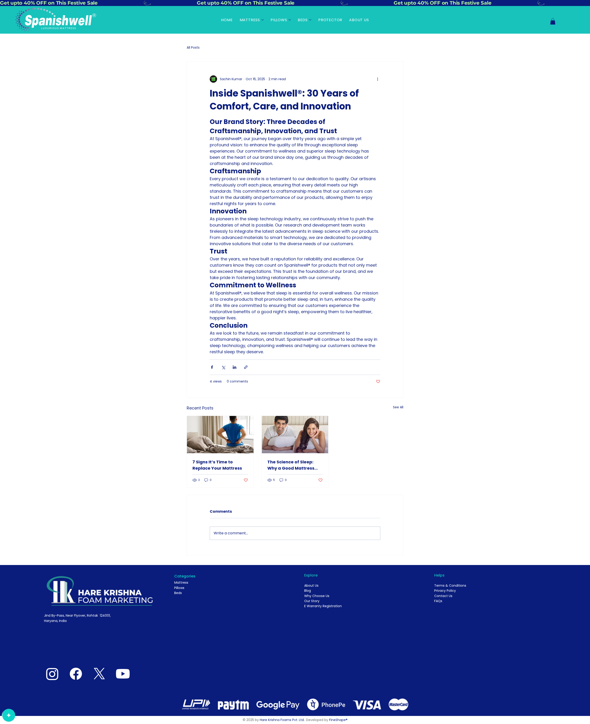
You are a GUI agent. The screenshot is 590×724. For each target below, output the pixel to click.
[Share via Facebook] (212, 367)
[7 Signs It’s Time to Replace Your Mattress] (220, 434)
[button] (552, 21)
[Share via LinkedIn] (234, 367)
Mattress (181, 582)
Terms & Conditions (450, 585)
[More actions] (377, 79)
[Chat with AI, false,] (8, 715)
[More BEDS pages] (310, 20)
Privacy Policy (445, 590)
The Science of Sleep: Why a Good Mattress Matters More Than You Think (292, 465)
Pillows (179, 588)
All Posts (193, 47)
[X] (99, 674)
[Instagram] (52, 674)
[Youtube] (123, 674)
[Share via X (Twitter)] (223, 367)
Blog (307, 590)
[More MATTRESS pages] (262, 20)
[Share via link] (246, 367)
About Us (311, 585)
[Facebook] (76, 674)
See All (398, 407)
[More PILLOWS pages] (290, 20)
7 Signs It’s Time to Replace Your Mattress (217, 465)
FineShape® (338, 720)
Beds (178, 593)
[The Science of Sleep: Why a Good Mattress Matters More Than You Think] (295, 434)
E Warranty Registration (323, 606)
